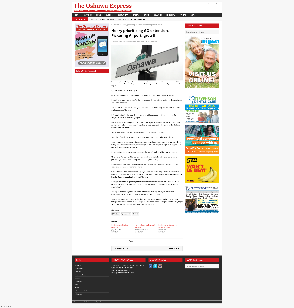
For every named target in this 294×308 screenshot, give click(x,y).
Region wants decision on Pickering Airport (167, 226)
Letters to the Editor (81, 291)
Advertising (78, 268)
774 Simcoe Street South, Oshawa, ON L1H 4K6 (128, 265)
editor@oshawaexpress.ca (121, 270)
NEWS (98, 15)
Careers (77, 278)
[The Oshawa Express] (147, 7)
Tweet (131, 241)
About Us (214, 4)
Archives (78, 272)
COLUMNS (158, 15)
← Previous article (120, 248)
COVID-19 (88, 15)
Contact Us (78, 281)
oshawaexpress (138, 41)
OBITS (193, 15)
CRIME (146, 15)
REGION (154, 41)
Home (201, 4)
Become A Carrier (81, 275)
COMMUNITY (123, 15)
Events (183, 15)
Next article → (175, 248)
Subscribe (207, 4)
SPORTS (136, 15)
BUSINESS (109, 15)
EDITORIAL (170, 15)
